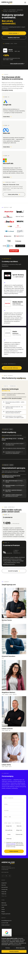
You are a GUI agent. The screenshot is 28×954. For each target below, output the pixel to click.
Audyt (2, 907)
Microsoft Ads (8, 830)
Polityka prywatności (16, 944)
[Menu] (25, 2)
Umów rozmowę (14, 33)
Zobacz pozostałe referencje (11, 368)
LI (2, 875)
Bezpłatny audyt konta (14, 37)
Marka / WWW (7, 816)
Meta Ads (19, 826)
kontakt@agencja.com (6, 920)
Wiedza (3, 911)
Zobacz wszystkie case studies (17, 63)
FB (6, 875)
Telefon (6, 810)
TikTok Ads (8, 838)
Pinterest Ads (19, 834)
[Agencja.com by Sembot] (6, 2)
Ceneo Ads (3, 891)
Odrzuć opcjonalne (20, 948)
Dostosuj (7, 948)
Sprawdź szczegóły (14, 571)
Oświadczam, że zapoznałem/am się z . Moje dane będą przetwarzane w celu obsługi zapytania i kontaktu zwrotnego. (15, 844)
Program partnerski (5, 913)
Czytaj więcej (7, 116)
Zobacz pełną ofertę (14, 194)
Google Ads (9, 826)
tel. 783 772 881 (4, 922)
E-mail (6, 804)
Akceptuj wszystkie (14, 951)
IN (9, 875)
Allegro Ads (19, 830)
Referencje (3, 902)
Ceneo (8, 834)
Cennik (3, 909)
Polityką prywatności (10, 843)
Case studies (4, 905)
